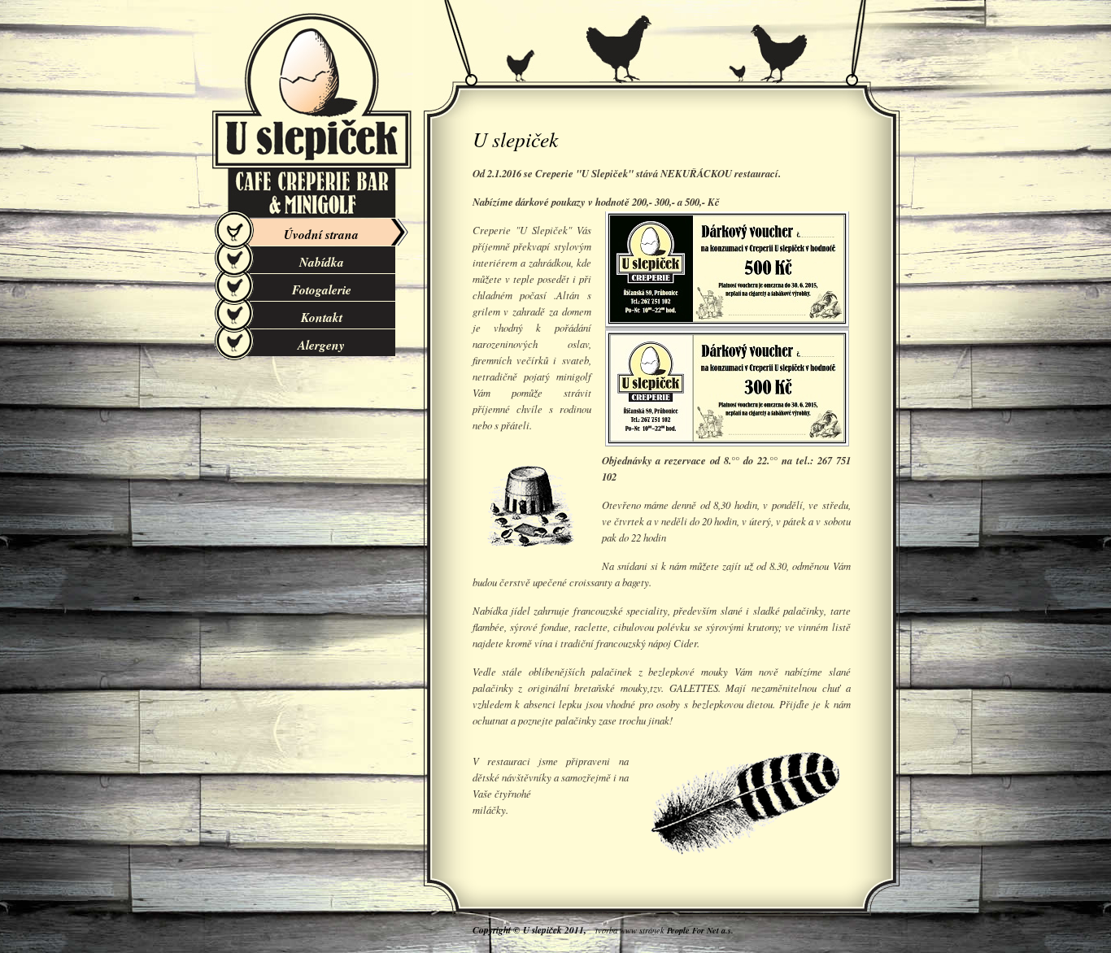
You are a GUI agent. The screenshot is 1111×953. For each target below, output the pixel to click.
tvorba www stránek (664, 930)
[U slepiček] (312, 113)
